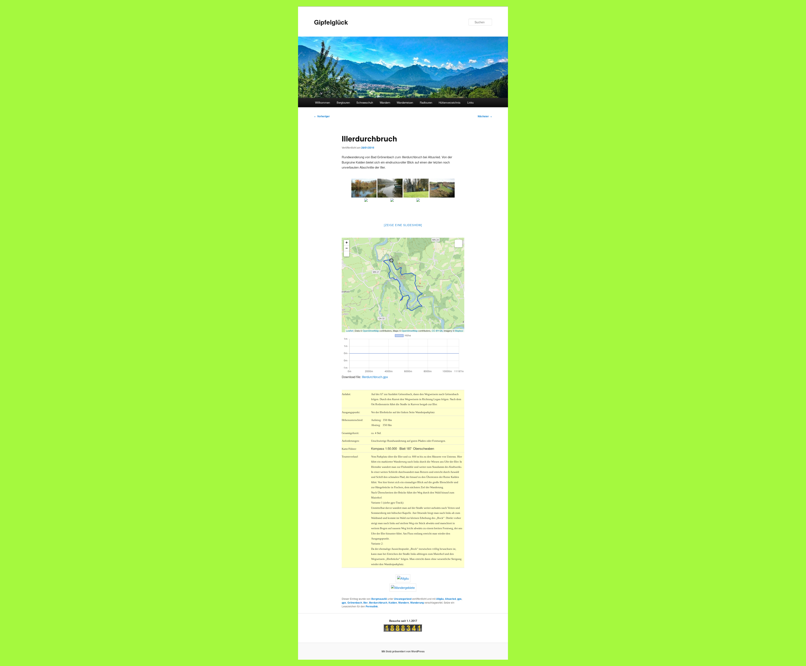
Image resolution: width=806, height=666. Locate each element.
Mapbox (459, 330)
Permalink (372, 606)
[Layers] (458, 243)
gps (459, 599)
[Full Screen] (346, 254)
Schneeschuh (364, 102)
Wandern (385, 102)
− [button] (346, 248)
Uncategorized (402, 599)
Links (470, 102)
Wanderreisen (405, 102)
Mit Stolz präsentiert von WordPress (403, 651)
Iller (365, 602)
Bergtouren (343, 102)
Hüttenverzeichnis (450, 102)
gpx (344, 602)
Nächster (485, 116)
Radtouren (426, 102)
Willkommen (322, 102)
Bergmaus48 (379, 599)
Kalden (393, 602)
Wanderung (417, 602)
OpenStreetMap (371, 330)
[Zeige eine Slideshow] (403, 225)
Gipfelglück (331, 21)
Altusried (450, 599)
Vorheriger (322, 116)
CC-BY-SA (437, 330)
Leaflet (349, 330)
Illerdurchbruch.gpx (375, 377)
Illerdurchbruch (378, 602)
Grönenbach (354, 602)
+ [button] (346, 242)
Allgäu (440, 599)
